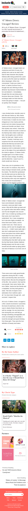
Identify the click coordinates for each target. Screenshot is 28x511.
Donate (20, 500)
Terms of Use (10, 507)
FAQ (8, 500)
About (8, 498)
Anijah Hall (9, 34)
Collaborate (20, 498)
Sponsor (14, 500)
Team (14, 498)
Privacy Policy (17, 507)
